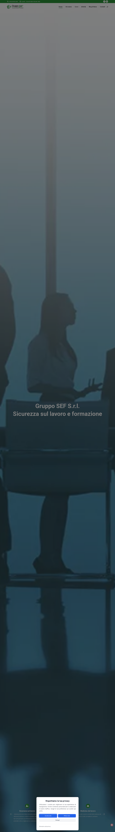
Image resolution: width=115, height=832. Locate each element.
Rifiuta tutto (67, 815)
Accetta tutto (48, 815)
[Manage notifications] (112, 825)
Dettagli (57, 820)
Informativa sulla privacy (45, 826)
